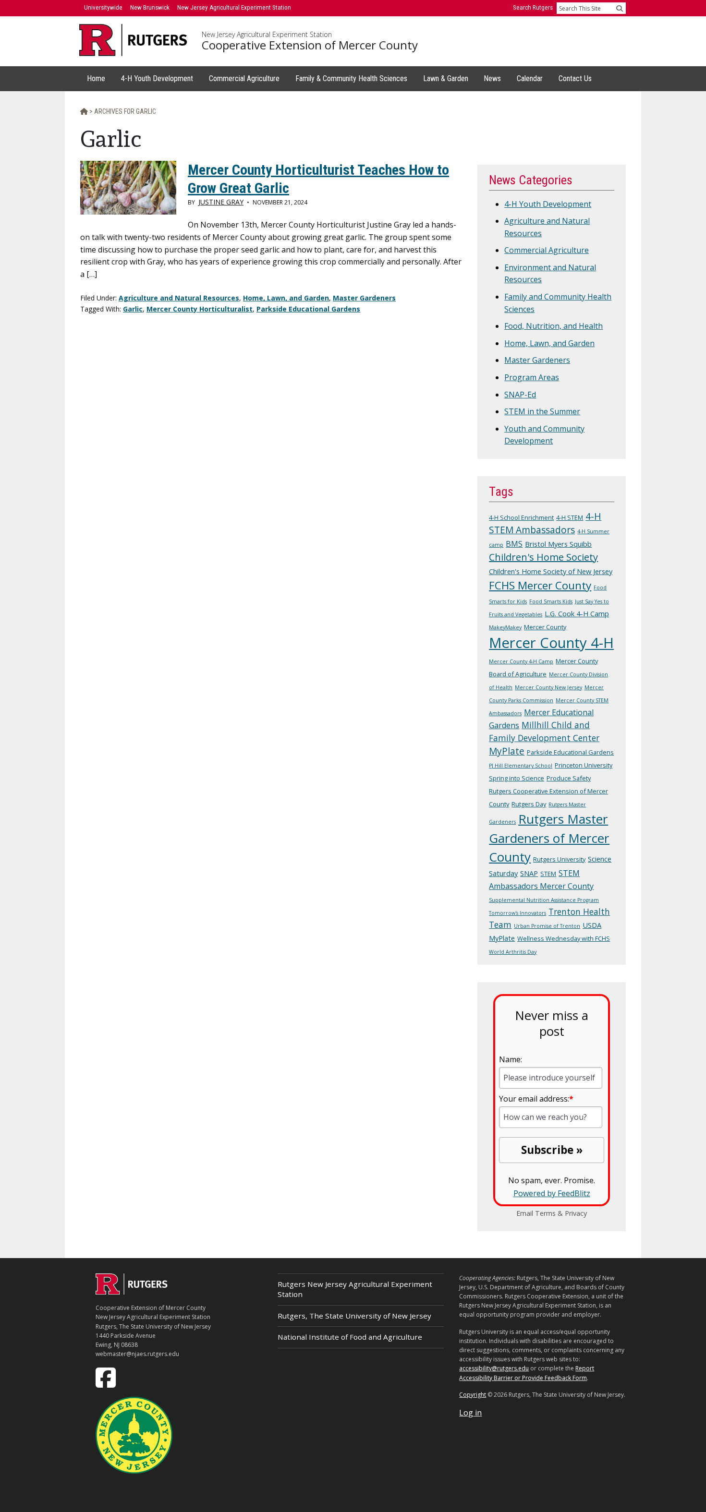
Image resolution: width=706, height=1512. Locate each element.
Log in (470, 1412)
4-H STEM (569, 517)
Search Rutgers (533, 7)
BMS (514, 544)
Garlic (133, 308)
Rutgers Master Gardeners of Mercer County (549, 837)
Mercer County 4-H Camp (521, 661)
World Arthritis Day (512, 951)
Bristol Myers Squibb (558, 544)
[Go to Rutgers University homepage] (133, 40)
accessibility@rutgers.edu (494, 1368)
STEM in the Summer (542, 411)
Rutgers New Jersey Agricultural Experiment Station (355, 1289)
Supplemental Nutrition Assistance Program (544, 900)
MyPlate (506, 751)
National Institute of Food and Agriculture (350, 1337)
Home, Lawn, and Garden (286, 297)
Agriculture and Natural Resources (179, 297)
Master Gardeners (364, 297)
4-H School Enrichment (521, 517)
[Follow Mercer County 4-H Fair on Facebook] (107, 1377)
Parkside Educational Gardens (308, 308)
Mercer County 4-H (551, 642)
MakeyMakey (505, 627)
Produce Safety (569, 778)
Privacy (576, 1213)
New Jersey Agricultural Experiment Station (267, 34)
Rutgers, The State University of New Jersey (354, 1315)
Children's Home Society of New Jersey (550, 571)
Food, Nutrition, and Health (553, 326)
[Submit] (619, 8)
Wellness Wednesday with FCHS (563, 938)
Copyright (472, 1395)
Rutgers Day (528, 804)
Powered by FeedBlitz (551, 1193)
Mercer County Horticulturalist (199, 308)
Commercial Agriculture (546, 250)
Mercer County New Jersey (548, 687)
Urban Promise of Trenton (547, 926)
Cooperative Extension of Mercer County (310, 45)
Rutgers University (559, 859)
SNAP (529, 873)
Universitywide (103, 7)
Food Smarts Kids (550, 601)
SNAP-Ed (520, 394)
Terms (545, 1213)
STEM (548, 873)
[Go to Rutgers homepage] (132, 1291)
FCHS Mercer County (540, 585)
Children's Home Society (543, 557)
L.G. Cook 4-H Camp (577, 613)
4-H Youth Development (547, 204)
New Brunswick (150, 7)
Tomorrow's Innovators (517, 913)
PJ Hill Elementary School (520, 765)
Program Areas (531, 377)
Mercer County (545, 627)
